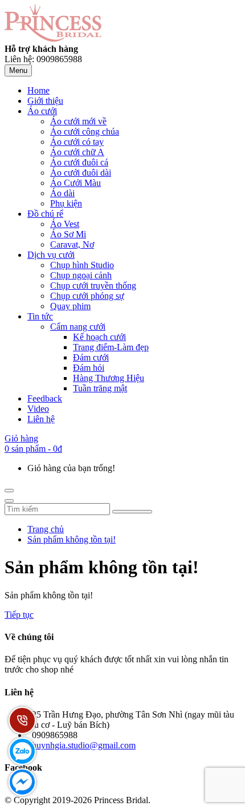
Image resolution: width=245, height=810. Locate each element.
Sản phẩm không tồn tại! (71, 539)
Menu (18, 70)
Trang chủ (45, 529)
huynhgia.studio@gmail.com (84, 745)
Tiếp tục (19, 614)
